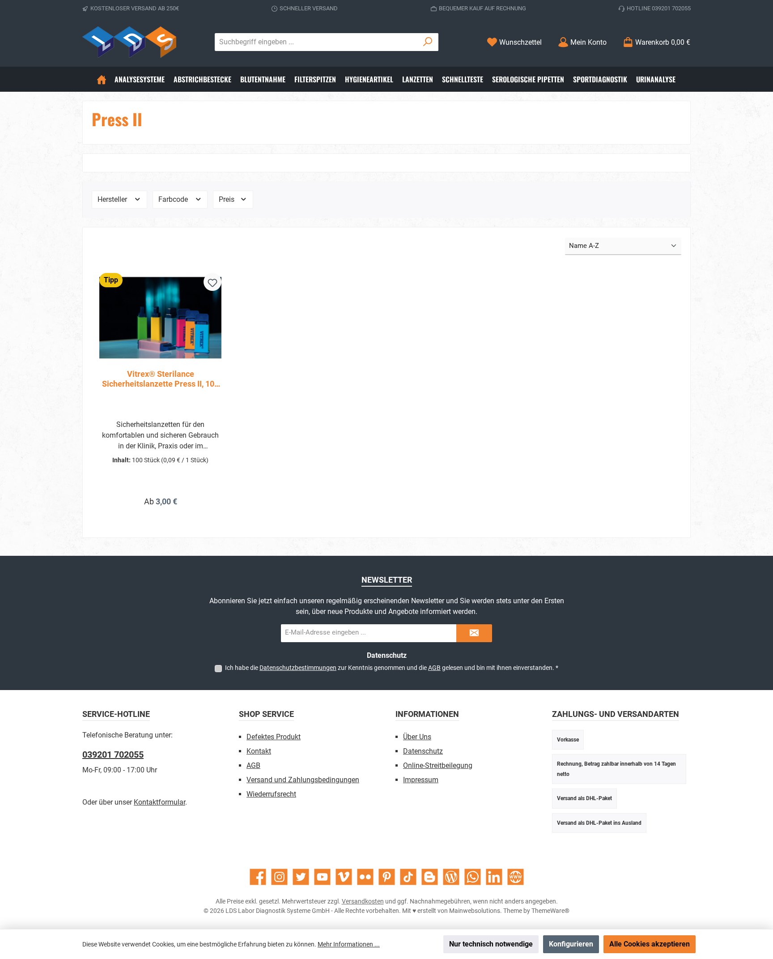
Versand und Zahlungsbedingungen (302, 780)
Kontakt (258, 751)
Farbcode (174, 199)
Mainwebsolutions (474, 910)
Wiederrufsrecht (271, 794)
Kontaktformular (159, 802)
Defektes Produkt (273, 737)
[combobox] (316, 42)
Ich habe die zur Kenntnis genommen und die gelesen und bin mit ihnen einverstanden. (391, 667)
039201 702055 (113, 754)
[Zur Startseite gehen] (129, 42)
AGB (434, 667)
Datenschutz (423, 751)
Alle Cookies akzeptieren (649, 944)
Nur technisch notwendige (491, 944)
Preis (227, 199)
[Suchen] (427, 42)
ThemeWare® (550, 910)
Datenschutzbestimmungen (297, 667)
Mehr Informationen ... (349, 944)
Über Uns (417, 737)
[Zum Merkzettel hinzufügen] (212, 282)
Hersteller (113, 199)
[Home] (101, 79)
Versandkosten (363, 901)
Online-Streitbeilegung (437, 765)
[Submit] (474, 633)
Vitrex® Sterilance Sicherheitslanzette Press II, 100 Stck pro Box (160, 379)
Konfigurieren (571, 944)
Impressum (420, 780)
